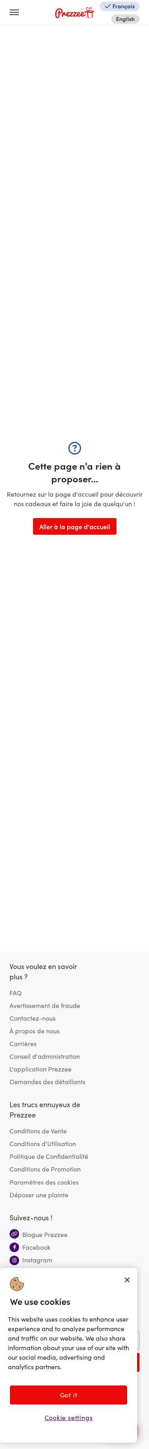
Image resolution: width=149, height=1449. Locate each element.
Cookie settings (69, 1417)
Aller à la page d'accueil (74, 526)
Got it (68, 1395)
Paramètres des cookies (44, 1181)
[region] (68, 1355)
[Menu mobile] (17, 12)
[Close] (127, 1280)
